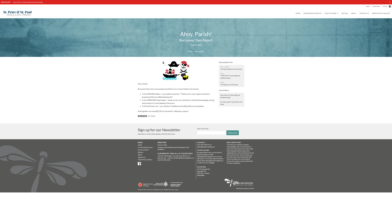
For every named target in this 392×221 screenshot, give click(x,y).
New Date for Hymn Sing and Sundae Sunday (28, 2)
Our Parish (151, 116)
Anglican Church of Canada (145, 184)
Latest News (224, 90)
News (190, 51)
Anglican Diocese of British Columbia (239, 183)
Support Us (364, 13)
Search (368, 6)
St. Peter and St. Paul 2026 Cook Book (231, 103)
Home (298, 13)
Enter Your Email (202, 129)
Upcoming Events (226, 62)
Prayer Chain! (162, 145)
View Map (200, 175)
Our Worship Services (312, 13)
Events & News (330, 13)
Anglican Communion (161, 184)
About (353, 13)
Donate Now (376, 6)
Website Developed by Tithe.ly (245, 188)
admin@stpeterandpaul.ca (206, 147)
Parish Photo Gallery (381, 13)
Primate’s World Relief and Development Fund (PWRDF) (173, 148)
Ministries (162, 142)
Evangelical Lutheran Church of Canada (176, 184)
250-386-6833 (202, 145)
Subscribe (232, 132)
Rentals (344, 13)
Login (176, 189)
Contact (385, 6)
